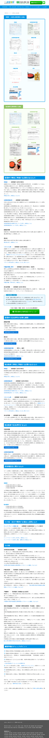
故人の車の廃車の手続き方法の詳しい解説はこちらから (17, 640)
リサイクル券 (7, 247)
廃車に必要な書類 (12, 6)
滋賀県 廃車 (41, 736)
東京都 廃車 (10, 734)
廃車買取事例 (4, 6)
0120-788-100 (36, 299)
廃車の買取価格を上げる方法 (23, 727)
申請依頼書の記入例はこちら (11, 447)
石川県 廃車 (6, 736)
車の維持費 (33, 727)
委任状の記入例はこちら (10, 343)
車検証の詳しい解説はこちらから (12, 195)
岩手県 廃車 (15, 732)
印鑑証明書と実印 (8, 267)
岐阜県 (30, 734)
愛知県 (28, 734)
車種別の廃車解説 (39, 727)
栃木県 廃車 (36, 732)
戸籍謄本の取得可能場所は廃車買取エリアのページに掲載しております (21, 601)
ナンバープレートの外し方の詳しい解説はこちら (16, 537)
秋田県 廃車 (23, 732)
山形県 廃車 (28, 732)
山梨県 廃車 (38, 734)
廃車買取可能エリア (7, 731)
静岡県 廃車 (15, 736)
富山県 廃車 (43, 734)
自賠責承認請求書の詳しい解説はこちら (13, 356)
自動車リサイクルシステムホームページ (16, 254)
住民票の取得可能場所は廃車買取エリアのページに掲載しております (20, 565)
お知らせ (5, 722)
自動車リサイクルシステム (27, 665)
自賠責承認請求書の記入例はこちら (12, 358)
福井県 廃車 (10, 736)
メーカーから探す (36, 6)
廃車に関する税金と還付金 (8, 727)
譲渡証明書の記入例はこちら (11, 332)
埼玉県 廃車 (6, 734)
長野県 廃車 (19, 736)
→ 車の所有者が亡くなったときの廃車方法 (14, 663)
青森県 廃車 (10, 732)
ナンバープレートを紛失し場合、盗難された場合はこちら (18, 539)
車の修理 (29, 727)
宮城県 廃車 (19, 732)
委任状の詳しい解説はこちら (11, 242)
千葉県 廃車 (20, 734)
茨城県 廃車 (24, 734)
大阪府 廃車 (28, 736)
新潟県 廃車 (34, 734)
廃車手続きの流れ (20, 6)
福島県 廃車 (32, 732)
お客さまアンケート (11, 722)
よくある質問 (44, 6)
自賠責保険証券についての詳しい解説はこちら (15, 225)
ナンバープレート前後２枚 (11, 526)
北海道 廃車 (6, 732)
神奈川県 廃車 (15, 734)
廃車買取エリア (28, 6)
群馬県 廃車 (41, 732)
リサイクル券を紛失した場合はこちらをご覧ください (17, 262)
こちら (28, 301)
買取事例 (16, 722)
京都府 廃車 (36, 736)
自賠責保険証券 (8, 200)
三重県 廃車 (23, 736)
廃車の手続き (15, 727)
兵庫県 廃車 (32, 736)
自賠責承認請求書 (8, 348)
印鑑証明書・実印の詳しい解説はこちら (13, 282)
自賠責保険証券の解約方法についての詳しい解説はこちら (18, 223)
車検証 (5, 182)
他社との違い (20, 722)
